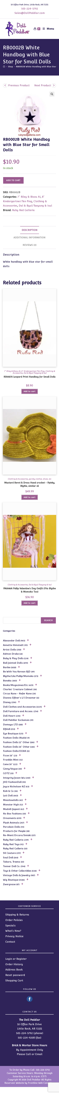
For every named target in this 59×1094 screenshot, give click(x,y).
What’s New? (13, 930)
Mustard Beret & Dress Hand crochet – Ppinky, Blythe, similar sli (29, 484)
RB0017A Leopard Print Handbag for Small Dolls (30, 377)
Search (48, 620)
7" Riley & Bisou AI (29, 196)
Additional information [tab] (29, 237)
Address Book (14, 969)
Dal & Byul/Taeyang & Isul (35, 205)
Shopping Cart (14, 980)
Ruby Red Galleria (23, 210)
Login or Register (16, 958)
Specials (10, 925)
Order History (14, 964)
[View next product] (54, 85)
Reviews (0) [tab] (30, 245)
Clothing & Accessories (18, 479)
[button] (51, 94)
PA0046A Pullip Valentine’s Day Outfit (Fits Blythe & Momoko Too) (29, 590)
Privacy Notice (14, 936)
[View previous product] (5, 85)
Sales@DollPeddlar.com (29, 13)
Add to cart (13, 180)
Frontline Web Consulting (41, 1083)
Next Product (42, 85)
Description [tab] (29, 230)
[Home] (4, 66)
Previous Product (19, 85)
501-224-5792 (29, 8)
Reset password (15, 975)
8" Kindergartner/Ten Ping (32, 371)
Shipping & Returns (17, 914)
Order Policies (14, 920)
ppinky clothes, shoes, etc (40, 479)
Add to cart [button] (30, 391)
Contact (10, 941)
